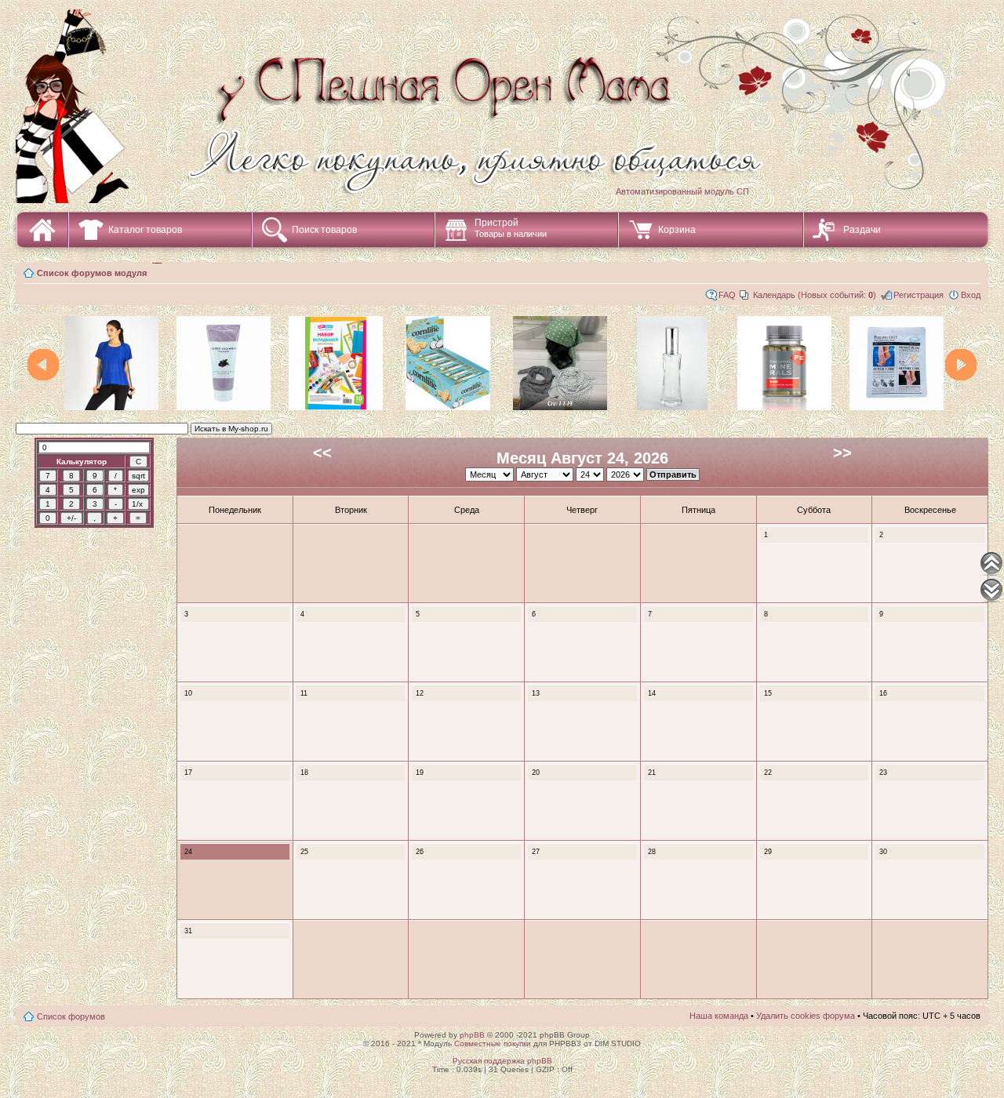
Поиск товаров (324, 229)
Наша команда (718, 1015)
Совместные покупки (492, 1043)
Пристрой (511, 227)
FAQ (727, 295)
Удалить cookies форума (805, 1015)
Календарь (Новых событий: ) (814, 295)
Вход (970, 295)
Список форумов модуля (92, 273)
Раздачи (862, 229)
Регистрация (918, 295)
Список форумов (71, 1016)
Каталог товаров (145, 229)
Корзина (677, 229)
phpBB (472, 1035)
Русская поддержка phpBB (502, 1060)
